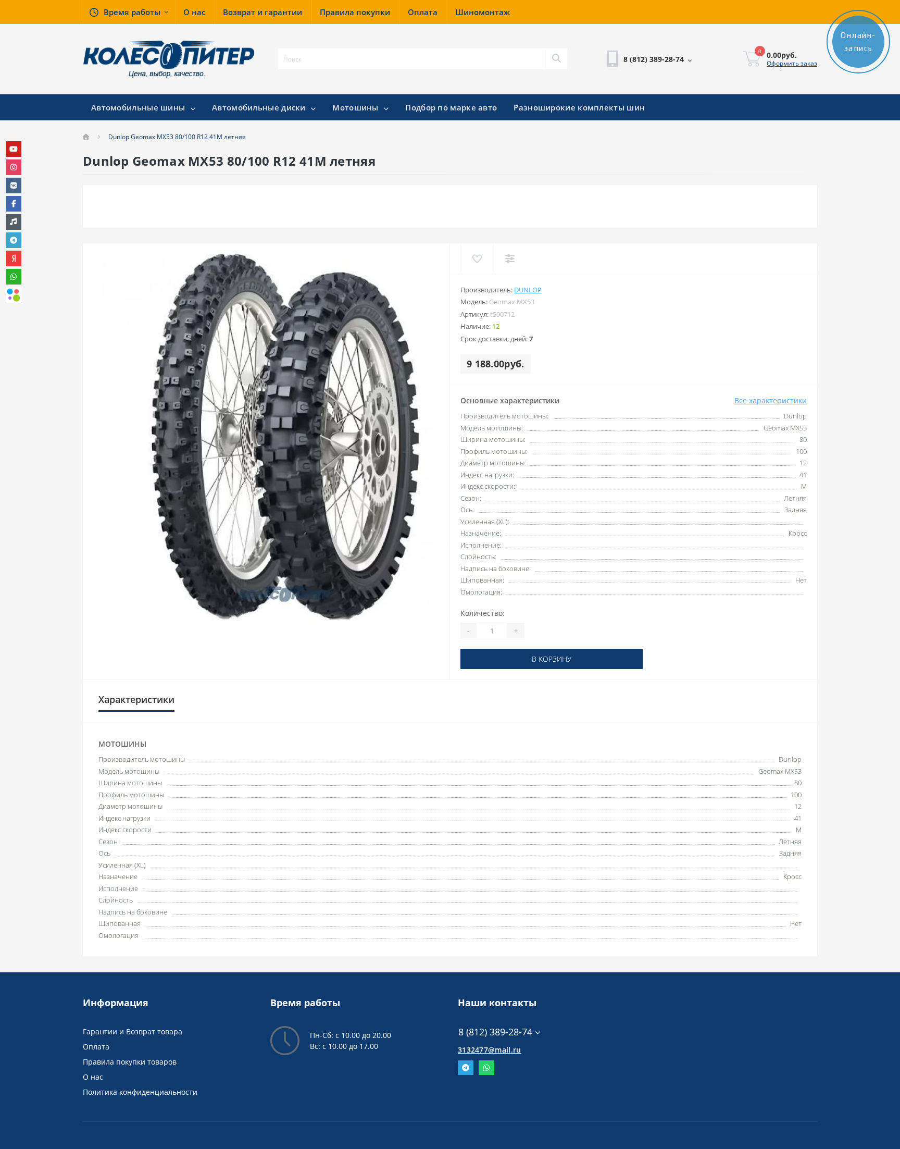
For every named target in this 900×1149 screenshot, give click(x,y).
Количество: (482, 613)
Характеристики (136, 699)
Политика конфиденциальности (140, 1092)
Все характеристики (770, 400)
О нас (93, 1077)
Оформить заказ (792, 63)
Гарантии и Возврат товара (132, 1031)
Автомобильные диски (260, 107)
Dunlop (528, 289)
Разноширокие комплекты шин (579, 107)
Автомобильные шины (139, 107)
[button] (129, 12)
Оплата (96, 1047)
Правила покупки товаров (130, 1062)
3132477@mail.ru (489, 1050)
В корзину (492, 659)
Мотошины (356, 107)
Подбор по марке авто (451, 107)
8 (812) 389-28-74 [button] (495, 1032)
